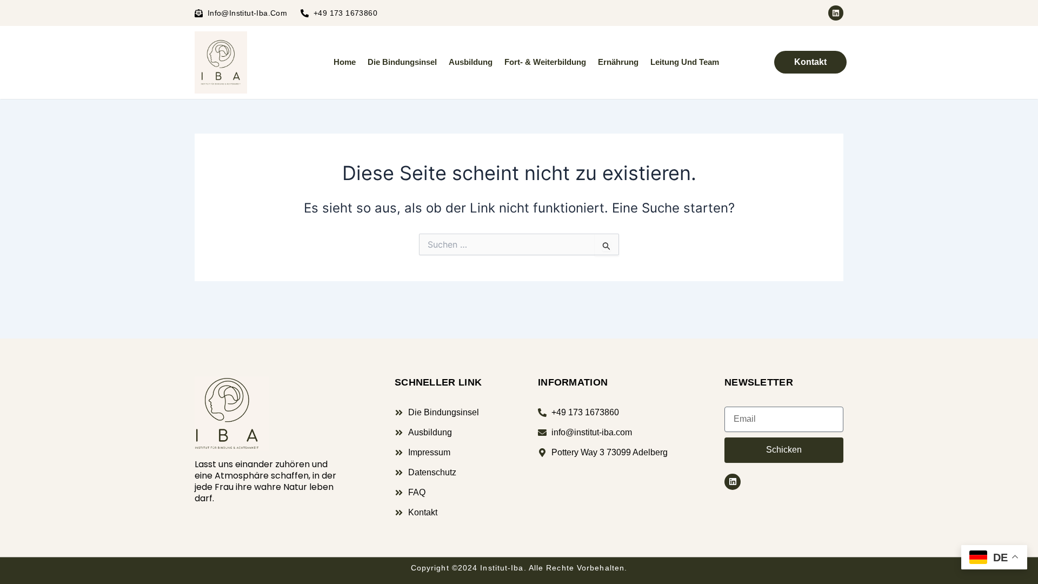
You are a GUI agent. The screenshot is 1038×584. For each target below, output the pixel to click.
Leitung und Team (684, 62)
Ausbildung (471, 62)
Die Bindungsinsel (402, 62)
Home (345, 62)
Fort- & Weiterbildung (545, 62)
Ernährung (618, 62)
